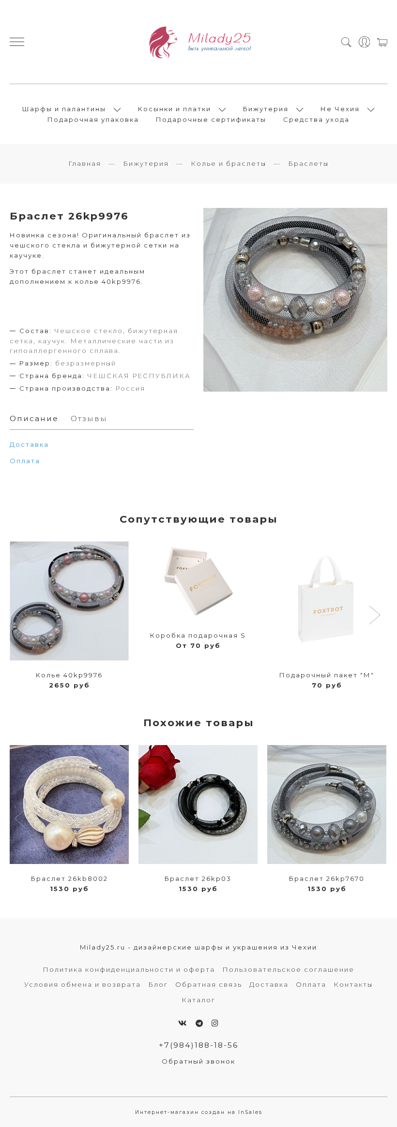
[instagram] (215, 1023)
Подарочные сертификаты (211, 119)
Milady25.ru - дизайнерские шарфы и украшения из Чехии (198, 947)
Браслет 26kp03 (198, 878)
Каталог (198, 1000)
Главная (84, 163)
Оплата (25, 461)
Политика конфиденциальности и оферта (129, 969)
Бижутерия (266, 109)
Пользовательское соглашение (288, 969)
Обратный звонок (198, 1061)
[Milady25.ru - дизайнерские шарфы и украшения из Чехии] (199, 41)
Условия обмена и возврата (82, 984)
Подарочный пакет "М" (326, 675)
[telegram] (200, 1023)
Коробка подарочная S (198, 635)
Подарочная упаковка (93, 119)
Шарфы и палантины (64, 109)
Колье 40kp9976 (69, 675)
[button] (21, 616)
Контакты (353, 984)
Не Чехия (340, 109)
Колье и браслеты (228, 163)
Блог (158, 984)
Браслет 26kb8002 (69, 878)
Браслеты (308, 163)
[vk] (183, 1023)
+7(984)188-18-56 (198, 1045)
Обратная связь (208, 984)
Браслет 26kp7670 (327, 878)
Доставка (269, 984)
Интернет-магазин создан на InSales (198, 1112)
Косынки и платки (174, 109)
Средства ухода (316, 119)
